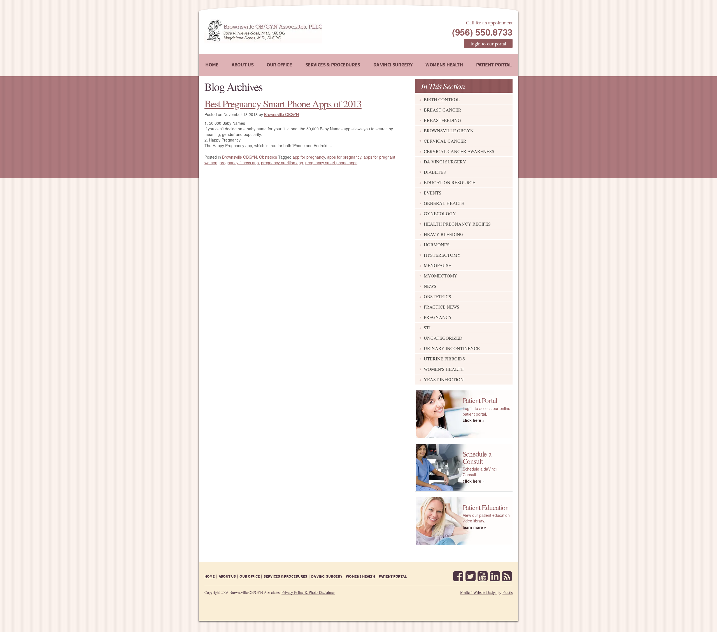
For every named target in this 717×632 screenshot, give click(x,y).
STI (427, 327)
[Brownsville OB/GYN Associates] (292, 31)
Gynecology (440, 213)
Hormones (437, 244)
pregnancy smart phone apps (331, 162)
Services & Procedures (332, 64)
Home (211, 64)
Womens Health (444, 64)
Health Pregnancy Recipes (457, 224)
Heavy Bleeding (444, 234)
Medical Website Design (478, 592)
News (430, 286)
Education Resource (449, 182)
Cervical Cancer (445, 141)
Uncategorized (443, 338)
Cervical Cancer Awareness (459, 151)
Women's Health (444, 369)
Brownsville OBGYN (449, 130)
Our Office (279, 64)
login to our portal (488, 43)
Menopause (437, 265)
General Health (444, 203)
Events (432, 193)
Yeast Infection (444, 379)
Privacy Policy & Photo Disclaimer (308, 592)
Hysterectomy (442, 255)
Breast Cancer (442, 110)
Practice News (441, 307)
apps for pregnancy (344, 157)
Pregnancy (438, 317)
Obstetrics (437, 296)
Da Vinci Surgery (445, 162)
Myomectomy (440, 276)
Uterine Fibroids (444, 359)
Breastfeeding (442, 120)
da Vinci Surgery (392, 64)
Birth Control (442, 99)
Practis (507, 592)
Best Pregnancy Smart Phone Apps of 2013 (283, 103)
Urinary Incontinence (452, 348)
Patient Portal (494, 64)
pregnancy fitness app (239, 162)
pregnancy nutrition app (282, 162)
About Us (242, 64)
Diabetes (435, 172)
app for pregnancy (309, 157)
